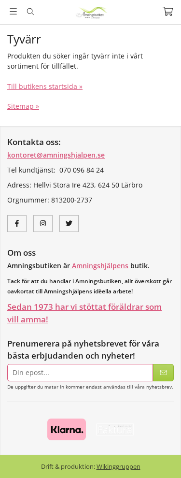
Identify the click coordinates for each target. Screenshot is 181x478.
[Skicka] (163, 373)
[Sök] (30, 11)
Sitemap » (23, 106)
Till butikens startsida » (45, 86)
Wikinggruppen (118, 466)
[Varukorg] (167, 11)
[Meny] (13, 11)
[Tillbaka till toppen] (8, 457)
